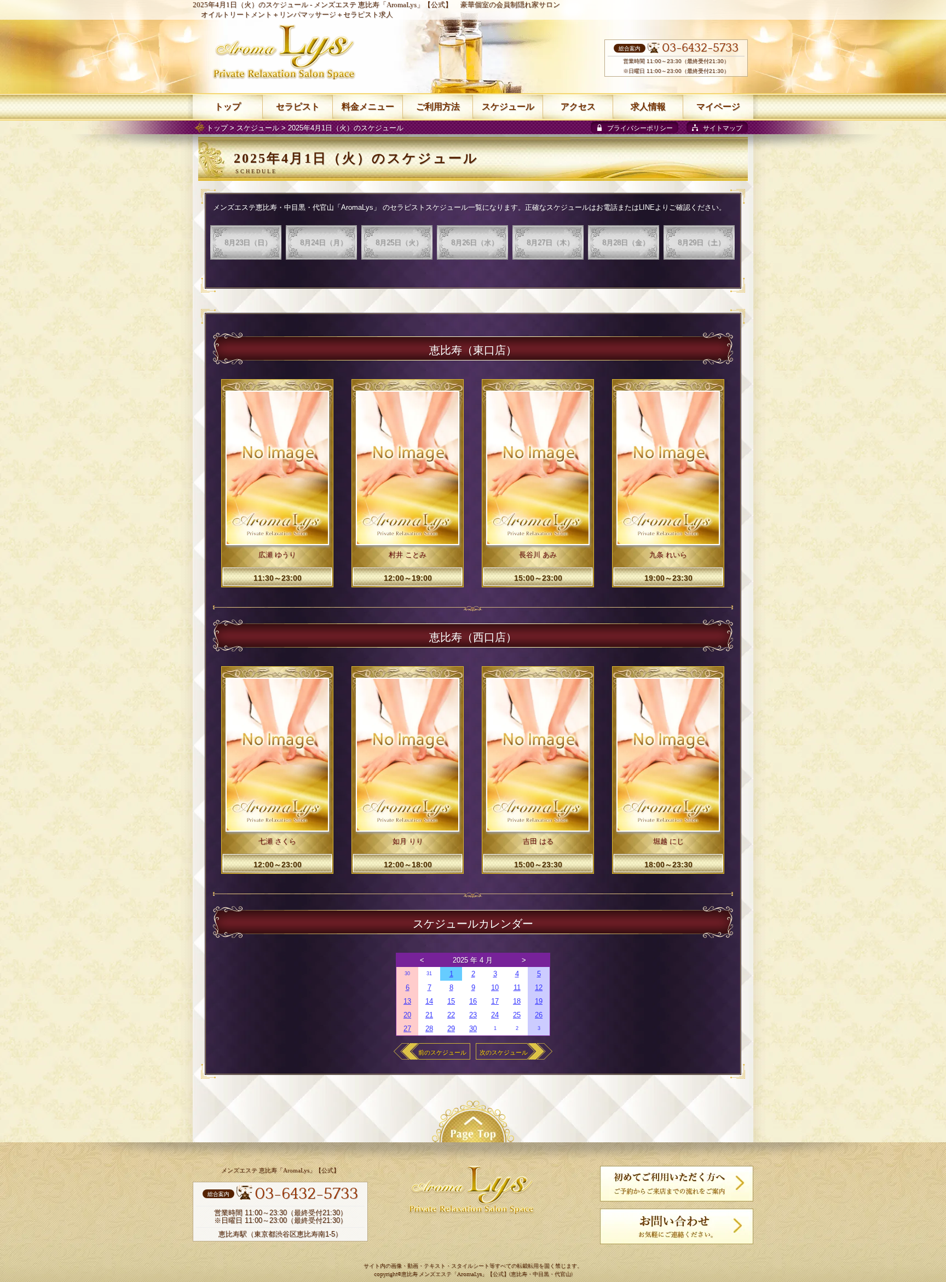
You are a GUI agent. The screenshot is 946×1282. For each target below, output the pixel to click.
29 (451, 1029)
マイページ (718, 106)
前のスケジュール (442, 1052)
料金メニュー (368, 106)
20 (407, 1015)
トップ (217, 128)
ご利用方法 (438, 106)
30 (407, 973)
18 (517, 1001)
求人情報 (648, 106)
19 (539, 1001)
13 (407, 1001)
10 (495, 987)
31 (429, 973)
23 (473, 1015)
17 (495, 1001)
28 (429, 1029)
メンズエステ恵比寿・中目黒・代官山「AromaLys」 (296, 207)
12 (539, 987)
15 (451, 1001)
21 (429, 1015)
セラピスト (298, 106)
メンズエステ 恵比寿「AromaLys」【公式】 (383, 5)
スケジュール (257, 128)
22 (451, 1015)
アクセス (578, 106)
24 (495, 1015)
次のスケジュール (504, 1052)
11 (517, 987)
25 (517, 1015)
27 (407, 1029)
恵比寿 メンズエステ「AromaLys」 (444, 1275)
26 (539, 1015)
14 (429, 1001)
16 (473, 1001)
